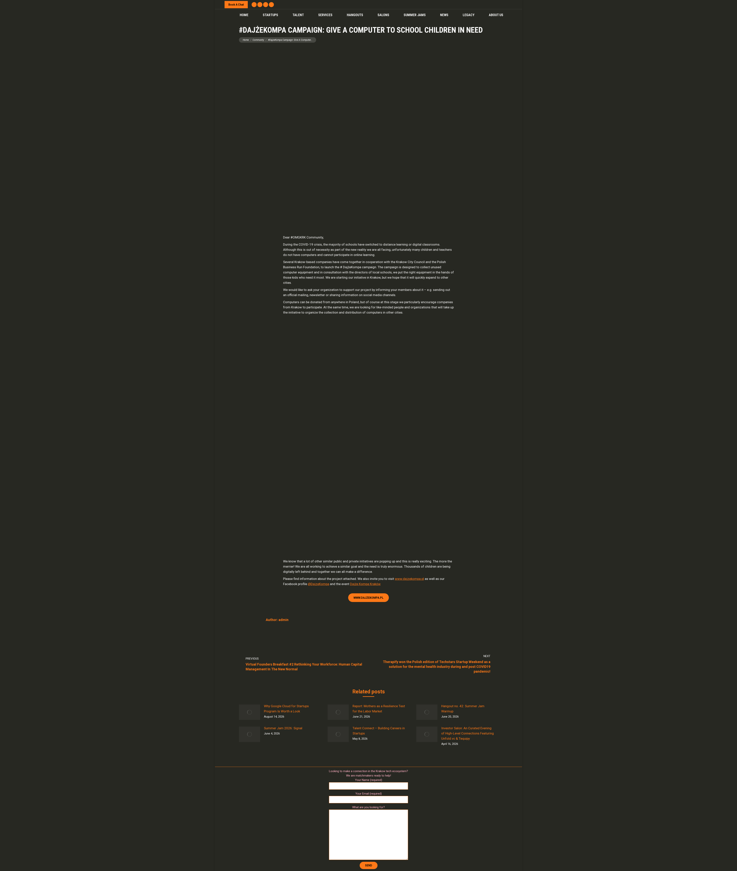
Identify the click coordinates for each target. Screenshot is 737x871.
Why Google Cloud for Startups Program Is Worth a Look (286, 708)
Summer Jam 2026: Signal (283, 728)
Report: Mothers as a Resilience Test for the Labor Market (379, 708)
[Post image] (249, 712)
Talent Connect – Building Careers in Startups (379, 730)
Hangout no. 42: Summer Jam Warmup (462, 708)
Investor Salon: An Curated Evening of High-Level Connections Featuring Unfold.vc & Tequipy (467, 733)
